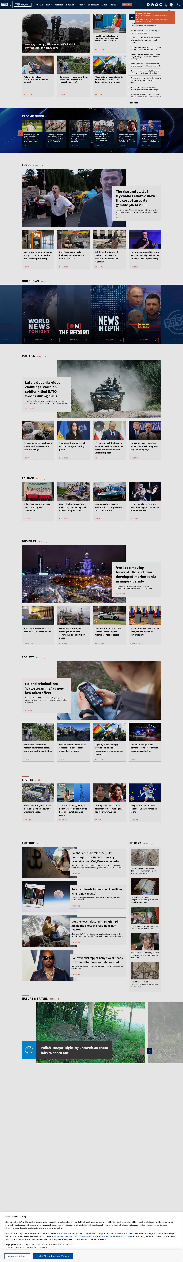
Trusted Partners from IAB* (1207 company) (73, 1236)
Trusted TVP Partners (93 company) (116, 1236)
